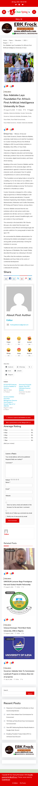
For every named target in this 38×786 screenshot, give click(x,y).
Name (8, 482)
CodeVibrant (6, 780)
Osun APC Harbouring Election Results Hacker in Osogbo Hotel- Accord (20, 729)
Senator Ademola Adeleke (25, 122)
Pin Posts (23, 783)
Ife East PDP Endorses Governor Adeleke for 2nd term (10, 386)
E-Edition (15, 783)
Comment (9, 463)
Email (8, 489)
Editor (20, 110)
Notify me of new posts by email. (17, 516)
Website (8, 495)
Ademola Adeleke (14, 113)
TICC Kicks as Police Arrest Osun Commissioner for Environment (20, 722)
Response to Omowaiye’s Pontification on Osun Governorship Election (20, 709)
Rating (8, 480)
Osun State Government (18, 119)
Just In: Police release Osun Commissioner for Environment (19, 716)
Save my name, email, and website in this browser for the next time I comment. (19, 506)
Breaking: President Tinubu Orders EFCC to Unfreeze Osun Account (18, 735)
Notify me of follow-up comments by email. (19, 513)
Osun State (7, 119)
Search (6, 690)
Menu (18, 19)
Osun (29, 116)
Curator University (26, 113)
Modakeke (24, 116)
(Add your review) (9, 443)
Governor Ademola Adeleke (12, 116)
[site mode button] (29, 12)
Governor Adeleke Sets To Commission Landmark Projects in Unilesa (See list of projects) (19, 674)
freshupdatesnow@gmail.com (19, 325)
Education (8, 92)
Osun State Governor (10, 122)
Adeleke (6, 113)
